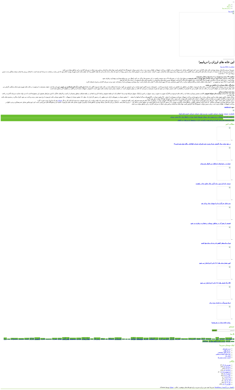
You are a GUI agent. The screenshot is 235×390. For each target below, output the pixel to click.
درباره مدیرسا (226, 8)
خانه (229, 5)
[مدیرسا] (231, 11)
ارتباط (229, 6)
